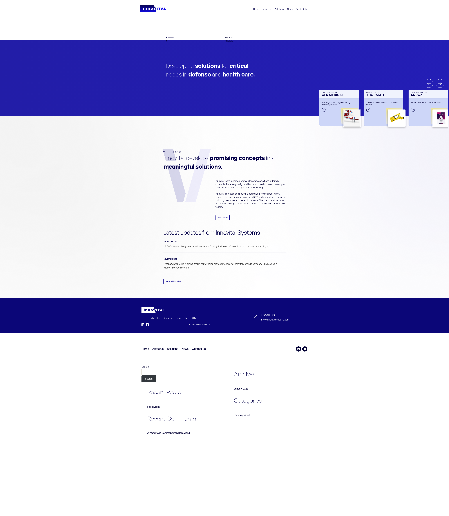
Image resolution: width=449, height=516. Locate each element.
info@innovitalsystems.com (275, 320)
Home (256, 9)
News (290, 9)
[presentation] (429, 83)
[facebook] (147, 324)
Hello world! (153, 407)
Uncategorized (242, 415)
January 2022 (241, 388)
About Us (267, 9)
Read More (223, 218)
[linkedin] (142, 324)
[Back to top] (442, 509)
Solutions (279, 9)
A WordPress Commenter (161, 433)
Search (145, 367)
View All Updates (173, 281)
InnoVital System (203, 325)
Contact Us (301, 9)
